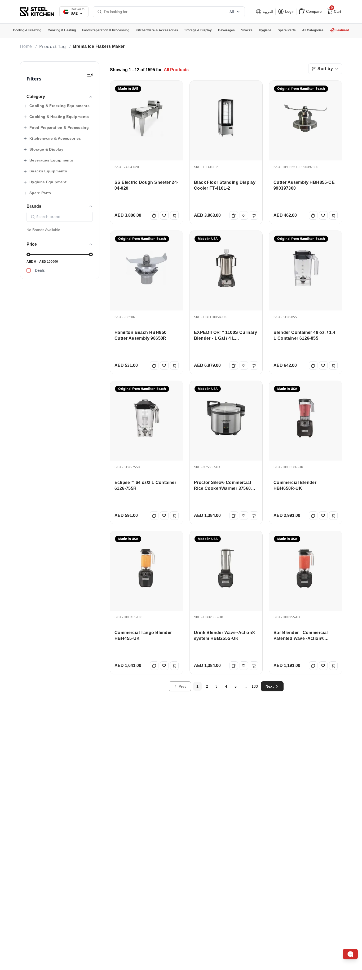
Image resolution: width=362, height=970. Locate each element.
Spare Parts (40, 193)
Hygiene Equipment (48, 182)
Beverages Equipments (51, 160)
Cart (335, 10)
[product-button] (90, 74)
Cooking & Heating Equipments (59, 116)
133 (254, 686)
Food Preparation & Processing (59, 127)
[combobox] (325, 68)
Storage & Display (46, 149)
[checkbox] (29, 270)
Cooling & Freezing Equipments (59, 106)
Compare (313, 11)
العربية (267, 12)
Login (289, 11)
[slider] (28, 254)
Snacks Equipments (48, 171)
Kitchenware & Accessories (55, 138)
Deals (40, 270)
